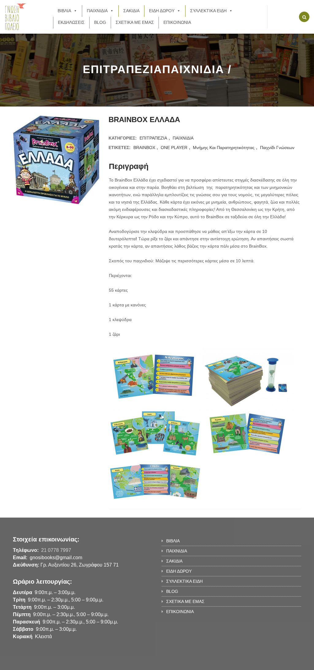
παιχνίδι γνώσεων (277, 147)
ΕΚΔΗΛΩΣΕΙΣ (71, 22)
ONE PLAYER (174, 147)
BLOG (100, 22)
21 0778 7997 (56, 550)
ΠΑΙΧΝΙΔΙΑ (97, 10)
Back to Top (275, 662)
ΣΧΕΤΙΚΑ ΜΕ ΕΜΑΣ (135, 22)
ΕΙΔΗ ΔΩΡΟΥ (161, 10)
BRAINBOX (144, 147)
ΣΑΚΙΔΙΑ (131, 10)
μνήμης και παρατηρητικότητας (224, 147)
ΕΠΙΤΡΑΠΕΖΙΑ (153, 138)
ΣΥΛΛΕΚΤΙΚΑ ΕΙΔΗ (208, 10)
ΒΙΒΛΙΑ (64, 10)
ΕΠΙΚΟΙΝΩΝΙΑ (177, 22)
